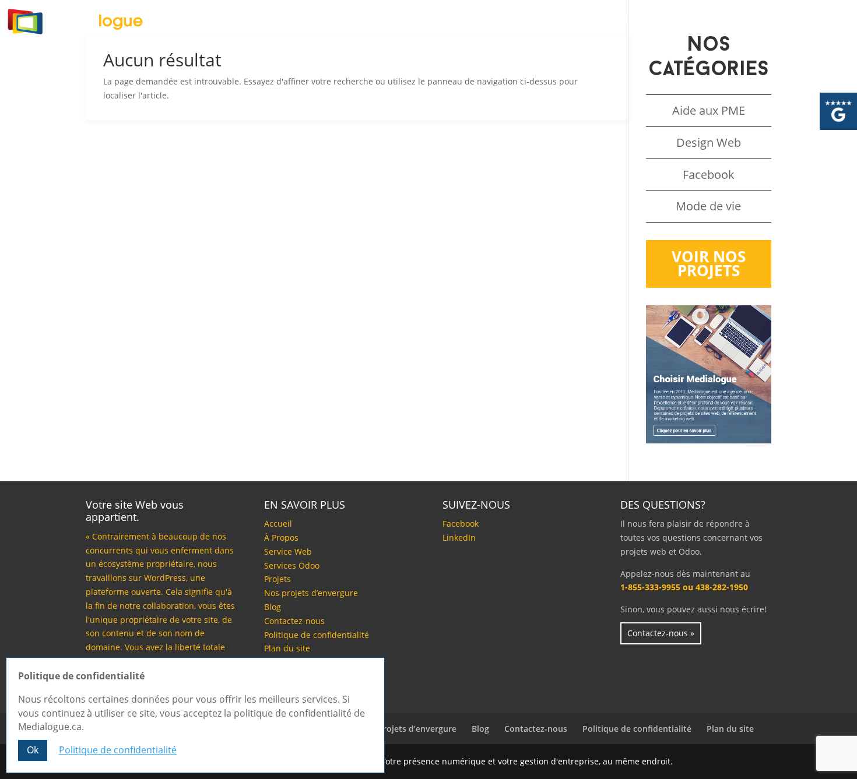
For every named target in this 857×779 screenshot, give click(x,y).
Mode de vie (708, 206)
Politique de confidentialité (316, 634)
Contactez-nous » (660, 633)
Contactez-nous (665, 20)
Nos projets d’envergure (311, 592)
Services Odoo (429, 20)
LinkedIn (459, 537)
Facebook (709, 174)
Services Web (330, 20)
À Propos (243, 20)
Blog (579, 20)
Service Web (288, 551)
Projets (516, 20)
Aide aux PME (708, 110)
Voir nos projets (709, 263)
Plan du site (287, 648)
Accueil (170, 20)
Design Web (708, 142)
